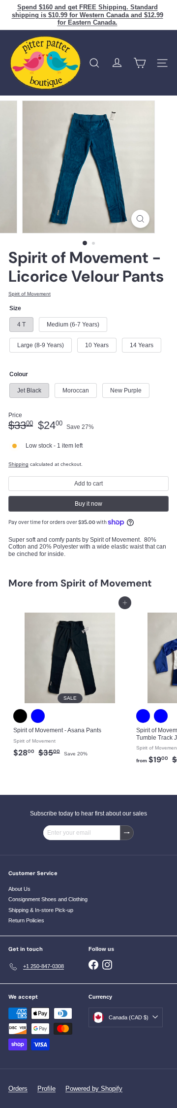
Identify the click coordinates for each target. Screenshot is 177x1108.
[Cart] (139, 63)
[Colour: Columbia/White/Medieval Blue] (161, 716)
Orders (18, 1088)
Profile (46, 1088)
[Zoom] (140, 219)
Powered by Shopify (93, 1088)
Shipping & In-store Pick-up (40, 910)
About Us (19, 889)
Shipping (18, 464)
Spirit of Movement (106, 583)
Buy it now (88, 503)
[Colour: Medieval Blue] (38, 716)
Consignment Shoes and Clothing (48, 899)
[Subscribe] (127, 832)
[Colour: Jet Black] (20, 716)
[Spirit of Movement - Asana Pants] (69, 682)
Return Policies (26, 920)
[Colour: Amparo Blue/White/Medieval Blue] (143, 716)
